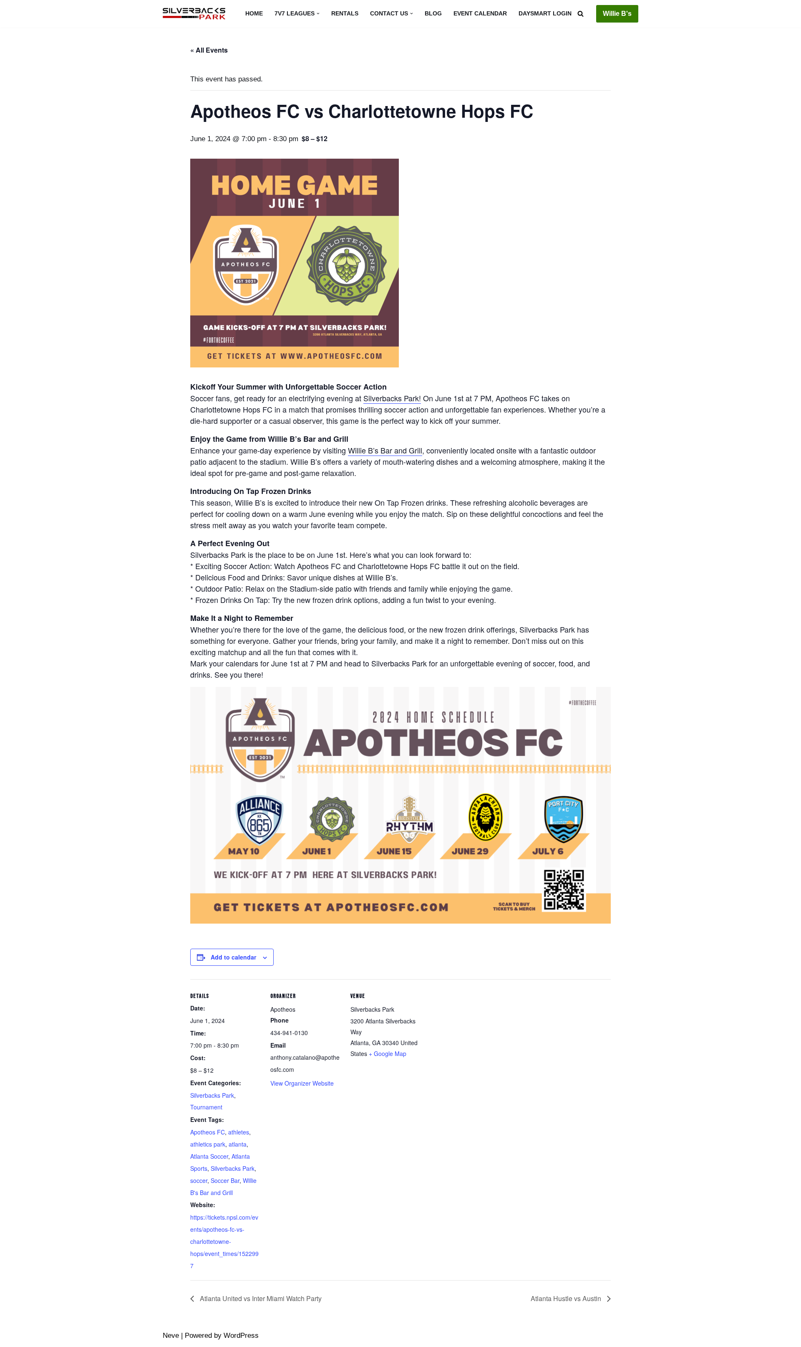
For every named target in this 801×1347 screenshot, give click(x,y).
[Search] (580, 13)
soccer (198, 1180)
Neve (171, 1335)
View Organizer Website (302, 1083)
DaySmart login (545, 13)
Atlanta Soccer (209, 1156)
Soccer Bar (225, 1180)
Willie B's (617, 13)
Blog (433, 13)
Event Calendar (480, 13)
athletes (238, 1132)
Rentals (344, 13)
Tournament (206, 1107)
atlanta (238, 1144)
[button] (318, 13)
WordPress (241, 1335)
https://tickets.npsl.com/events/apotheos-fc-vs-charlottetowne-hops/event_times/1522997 (224, 1241)
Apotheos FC (207, 1132)
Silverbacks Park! (392, 397)
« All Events (209, 50)
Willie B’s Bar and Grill (385, 450)
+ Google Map (387, 1053)
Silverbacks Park (212, 1095)
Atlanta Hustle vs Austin (567, 1298)
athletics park (207, 1144)
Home (254, 13)
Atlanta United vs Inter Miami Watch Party (260, 1298)
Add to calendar (233, 957)
